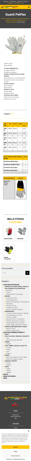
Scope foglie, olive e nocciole (15, 323)
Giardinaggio (9, 311)
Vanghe (8, 365)
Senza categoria (9, 376)
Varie (5, 378)
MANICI (7, 355)
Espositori (9, 290)
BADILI (7, 334)
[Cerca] (27, 273)
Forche (8, 363)
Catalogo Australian (16, 18)
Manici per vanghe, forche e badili (16, 357)
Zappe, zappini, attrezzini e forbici (16, 324)
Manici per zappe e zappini (14, 359)
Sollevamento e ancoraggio (14, 294)
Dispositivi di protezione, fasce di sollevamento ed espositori (17, 20)
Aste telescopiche (11, 300)
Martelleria (9, 303)
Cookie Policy (9, 459)
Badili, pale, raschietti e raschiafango (17, 302)
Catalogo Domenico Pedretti (14, 332)
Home (2, 18)
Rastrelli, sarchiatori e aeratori (15, 321)
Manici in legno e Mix (12, 330)
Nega (15, 451)
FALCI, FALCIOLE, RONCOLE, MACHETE (17, 336)
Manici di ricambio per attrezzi (16, 326)
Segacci (8, 344)
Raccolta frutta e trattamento (15, 319)
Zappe (8, 368)
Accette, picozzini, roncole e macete (17, 313)
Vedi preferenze (15, 456)
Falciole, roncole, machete (14, 340)
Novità (5, 374)
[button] (28, 431)
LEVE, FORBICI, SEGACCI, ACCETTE (16, 345)
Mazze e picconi (11, 305)
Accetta (15, 447)
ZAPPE (7, 366)
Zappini (8, 370)
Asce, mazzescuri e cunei (14, 315)
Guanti (14, 22)
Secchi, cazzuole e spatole (14, 309)
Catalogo (7, 18)
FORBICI (7, 342)
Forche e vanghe (11, 317)
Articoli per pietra (11, 298)
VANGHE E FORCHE (11, 361)
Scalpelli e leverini (12, 307)
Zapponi (8, 372)
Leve (7, 351)
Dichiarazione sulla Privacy (19, 459)
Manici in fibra (10, 328)
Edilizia (7, 296)
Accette (8, 347)
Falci (7, 338)
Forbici (8, 349)
